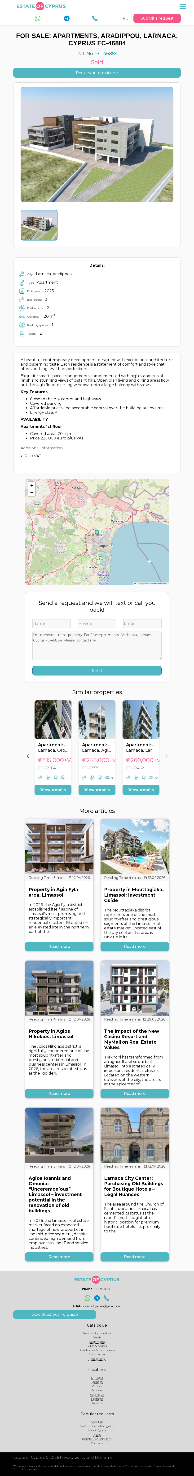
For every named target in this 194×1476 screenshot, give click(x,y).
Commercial (97, 1354)
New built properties (97, 1333)
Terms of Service (22, 1469)
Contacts (97, 1443)
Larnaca (97, 1381)
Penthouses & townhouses (97, 1350)
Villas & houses (97, 1346)
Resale (97, 1337)
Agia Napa (97, 1394)
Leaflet (139, 583)
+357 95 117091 (102, 1289)
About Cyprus (97, 1430)
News (97, 1434)
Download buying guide (55, 1314)
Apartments (97, 1341)
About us (97, 1422)
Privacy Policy (161, 1466)
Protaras (97, 1398)
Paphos (97, 1386)
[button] (31, 485)
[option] (53, 751)
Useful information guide (97, 1426)
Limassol (97, 1377)
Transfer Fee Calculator (97, 1439)
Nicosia (97, 1390)
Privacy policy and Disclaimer (87, 1457)
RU (126, 18)
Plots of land (97, 1358)
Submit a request (157, 18)
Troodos (97, 1403)
